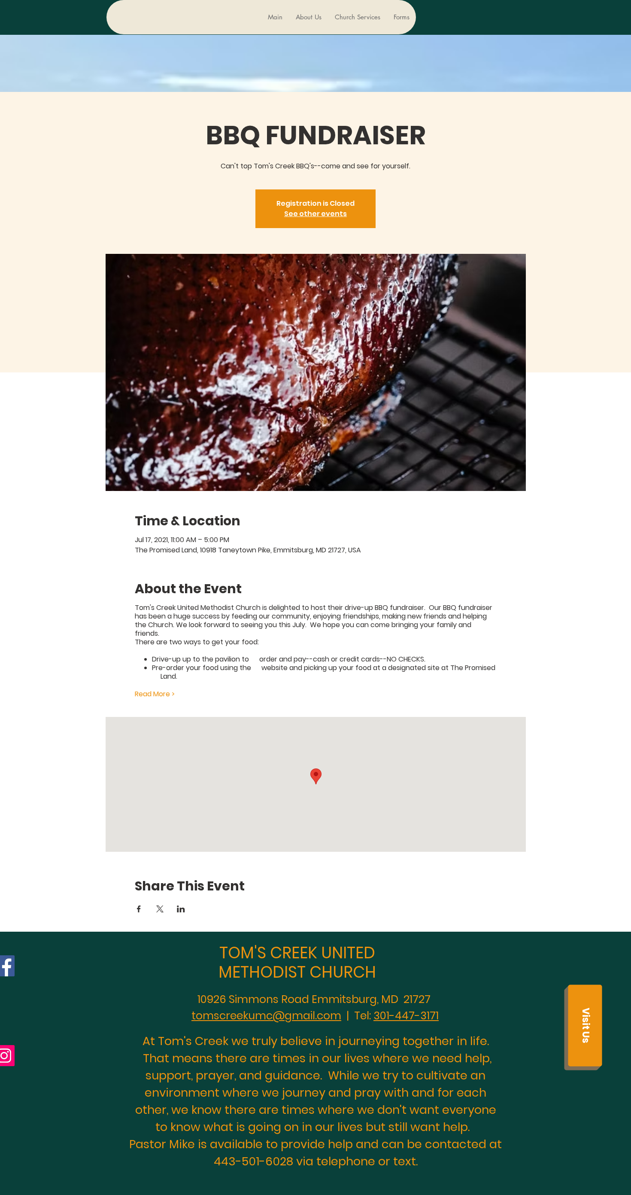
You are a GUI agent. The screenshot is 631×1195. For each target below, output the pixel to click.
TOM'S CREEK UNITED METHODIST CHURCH (297, 962)
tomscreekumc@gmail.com (266, 1015)
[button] (585, 1025)
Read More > (155, 694)
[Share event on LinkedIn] (181, 908)
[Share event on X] (160, 908)
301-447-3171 (406, 1015)
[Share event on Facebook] (139, 908)
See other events (315, 214)
